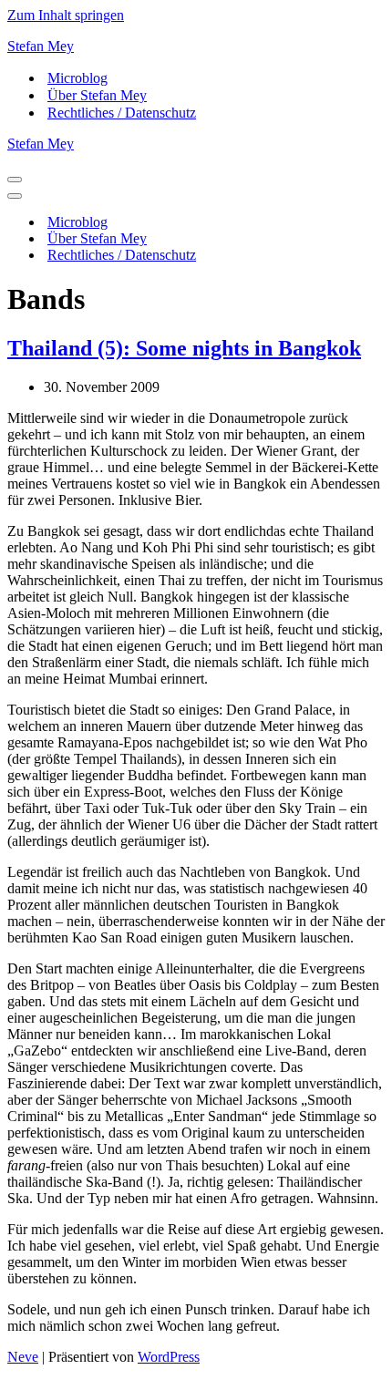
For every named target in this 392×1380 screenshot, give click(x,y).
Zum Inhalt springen (65, 15)
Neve (22, 1357)
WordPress (169, 1357)
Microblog (77, 78)
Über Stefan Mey (97, 95)
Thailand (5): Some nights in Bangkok (184, 348)
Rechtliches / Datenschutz (121, 112)
